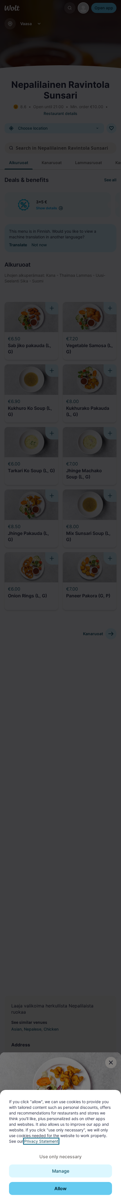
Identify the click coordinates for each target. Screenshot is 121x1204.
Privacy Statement (41, 1141)
